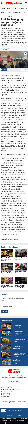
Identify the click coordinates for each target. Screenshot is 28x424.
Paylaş (4, 69)
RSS (4, 410)
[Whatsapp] (20, 381)
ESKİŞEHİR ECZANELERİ (9, 401)
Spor (8, 8)
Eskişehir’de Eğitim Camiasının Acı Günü (6, 272)
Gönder (4, 311)
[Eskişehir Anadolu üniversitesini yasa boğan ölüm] (7, 253)
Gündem (21, 8)
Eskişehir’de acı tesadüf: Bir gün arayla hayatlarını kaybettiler (21, 273)
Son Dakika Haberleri (8, 395)
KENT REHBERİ (22, 401)
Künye (10, 403)
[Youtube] (17, 381)
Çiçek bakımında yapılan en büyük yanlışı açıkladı (7, 286)
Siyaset (14, 8)
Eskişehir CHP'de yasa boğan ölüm (20, 258)
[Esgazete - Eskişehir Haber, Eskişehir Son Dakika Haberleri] (13, 3)
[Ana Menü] (1, 3)
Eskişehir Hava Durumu (9, 388)
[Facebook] (8, 381)
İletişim (4, 403)
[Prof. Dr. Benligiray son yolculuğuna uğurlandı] (14, 59)
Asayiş (3, 8)
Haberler (3, 16)
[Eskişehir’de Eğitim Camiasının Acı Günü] (7, 266)
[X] (11, 381)
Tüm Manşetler (7, 393)
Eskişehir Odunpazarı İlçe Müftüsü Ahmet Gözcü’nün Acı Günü (20, 286)
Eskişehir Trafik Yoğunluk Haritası (12, 389)
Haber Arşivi (6, 396)
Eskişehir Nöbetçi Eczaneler (10, 386)
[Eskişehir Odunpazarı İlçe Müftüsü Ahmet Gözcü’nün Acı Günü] (21, 280)
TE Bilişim (18, 415)
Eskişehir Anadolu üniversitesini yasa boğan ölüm (6, 259)
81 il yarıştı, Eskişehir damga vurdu (13, 12)
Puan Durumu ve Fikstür (9, 391)
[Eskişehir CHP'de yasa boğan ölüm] (21, 253)
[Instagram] (14, 381)
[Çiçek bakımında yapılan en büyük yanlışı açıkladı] (7, 280)
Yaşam (10, 16)
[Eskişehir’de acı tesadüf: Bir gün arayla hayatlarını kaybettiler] (21, 266)
